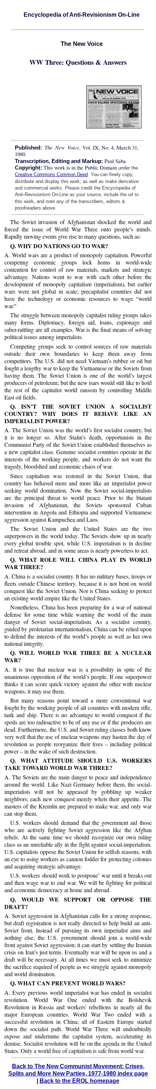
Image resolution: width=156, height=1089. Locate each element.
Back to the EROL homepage (79, 1081)
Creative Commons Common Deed (51, 174)
